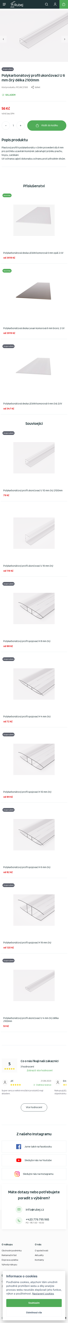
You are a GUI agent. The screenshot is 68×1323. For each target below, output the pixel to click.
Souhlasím (34, 1302)
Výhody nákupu (9, 1264)
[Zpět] (3, 39)
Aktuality (39, 1255)
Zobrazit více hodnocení (39, 1070)
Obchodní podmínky (12, 1250)
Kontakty (39, 1259)
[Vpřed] (64, 39)
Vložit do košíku (49, 125)
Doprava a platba (10, 1259)
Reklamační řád (9, 1255)
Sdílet (37, 87)
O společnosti (41, 1250)
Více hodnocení (34, 1107)
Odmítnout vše (34, 1312)
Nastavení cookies (43, 1293)
